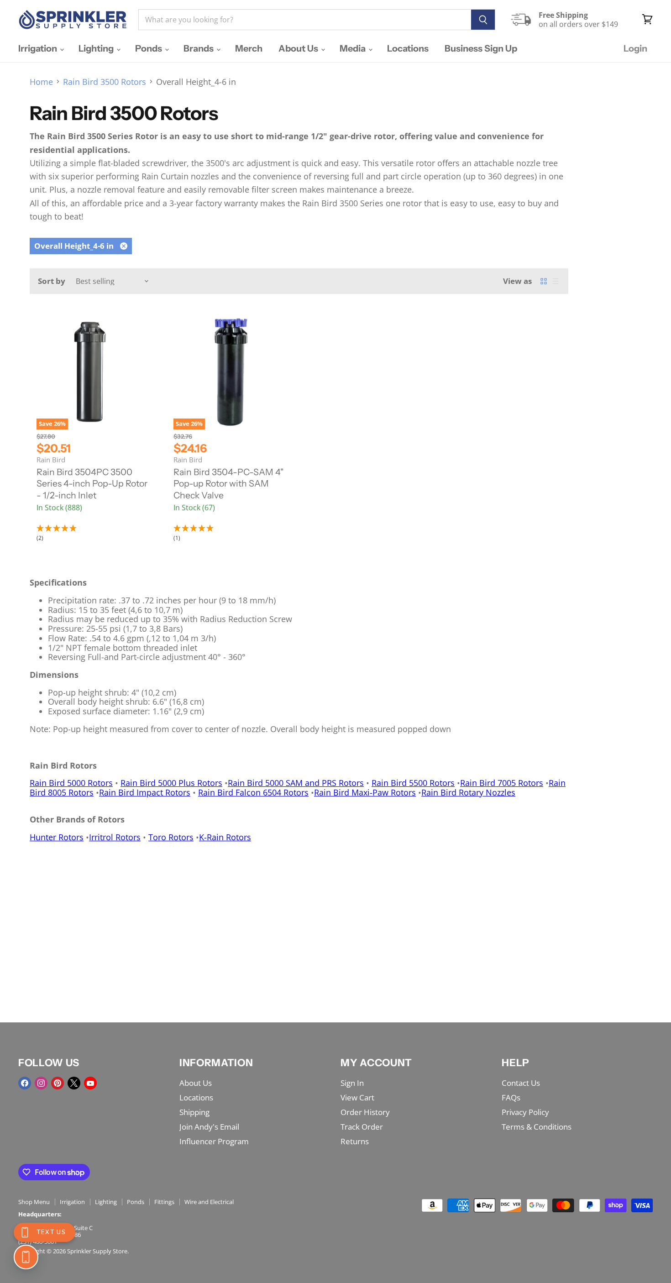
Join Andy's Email (209, 1126)
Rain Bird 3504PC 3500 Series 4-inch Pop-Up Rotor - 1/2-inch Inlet (92, 483)
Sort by (51, 281)
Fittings (164, 1202)
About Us (299, 48)
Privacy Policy (525, 1112)
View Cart (357, 1097)
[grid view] (543, 281)
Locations (408, 48)
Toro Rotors (171, 837)
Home (41, 82)
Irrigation (38, 48)
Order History (365, 1112)
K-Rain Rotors (225, 837)
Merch (248, 48)
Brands (199, 48)
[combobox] (304, 19)
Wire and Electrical (209, 1202)
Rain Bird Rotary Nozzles (468, 792)
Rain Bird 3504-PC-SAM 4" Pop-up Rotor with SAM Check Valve (228, 483)
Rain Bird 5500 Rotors (413, 782)
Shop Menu (34, 1202)
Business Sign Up (481, 48)
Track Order (362, 1126)
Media (353, 48)
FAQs (511, 1097)
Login (635, 48)
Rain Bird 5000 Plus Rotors (171, 782)
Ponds (149, 48)
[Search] (483, 19)
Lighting (97, 48)
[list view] (555, 281)
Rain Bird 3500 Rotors (104, 82)
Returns (355, 1141)
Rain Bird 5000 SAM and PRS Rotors (296, 782)
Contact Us (521, 1083)
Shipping (194, 1112)
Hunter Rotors (57, 837)
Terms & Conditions (536, 1126)
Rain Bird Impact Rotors (144, 792)
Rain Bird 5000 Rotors (71, 782)
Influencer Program (214, 1141)
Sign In (352, 1083)
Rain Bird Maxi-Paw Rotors (365, 792)
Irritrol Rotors (115, 837)
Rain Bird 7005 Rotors (501, 782)
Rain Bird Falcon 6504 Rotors (253, 792)
